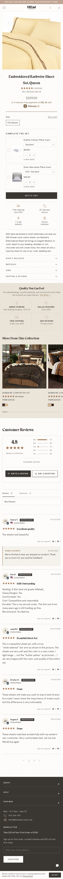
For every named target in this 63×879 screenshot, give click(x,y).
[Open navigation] (4, 7)
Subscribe (13, 859)
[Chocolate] (3, 405)
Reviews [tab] (5, 493)
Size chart (52, 117)
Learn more (29, 160)
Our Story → (45, 295)
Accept (55, 875)
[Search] (50, 7)
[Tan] (7, 405)
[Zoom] (8, 22)
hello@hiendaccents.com (20, 820)
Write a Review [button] (19, 474)
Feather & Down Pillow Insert (37, 140)
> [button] (39, 760)
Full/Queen (12, 122)
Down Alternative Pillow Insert (37, 167)
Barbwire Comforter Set (16, 393)
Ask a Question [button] (46, 474)
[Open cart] (59, 7)
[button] (54, 541)
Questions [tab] (23, 493)
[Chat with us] (57, 865)
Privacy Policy (28, 876)
